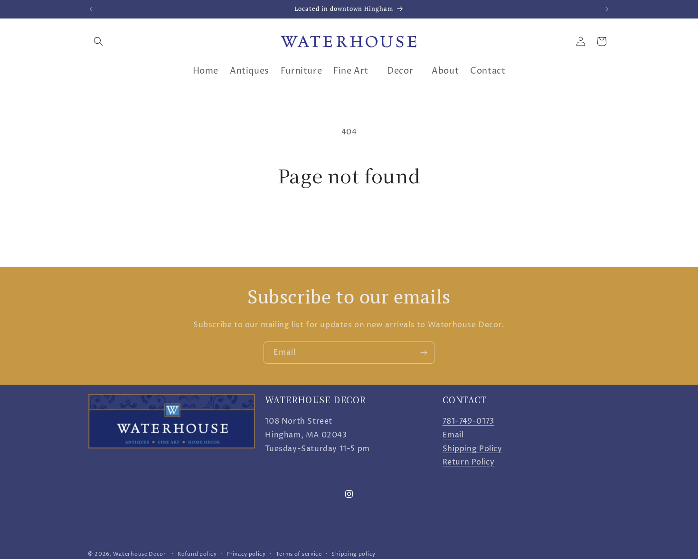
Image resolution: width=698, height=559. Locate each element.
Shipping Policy (472, 449)
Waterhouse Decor (139, 554)
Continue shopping (349, 222)
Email (453, 435)
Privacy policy (246, 553)
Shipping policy (353, 553)
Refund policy (197, 553)
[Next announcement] (606, 9)
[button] (98, 41)
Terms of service (299, 553)
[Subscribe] (423, 352)
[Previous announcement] (91, 9)
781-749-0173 (468, 421)
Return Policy (469, 462)
